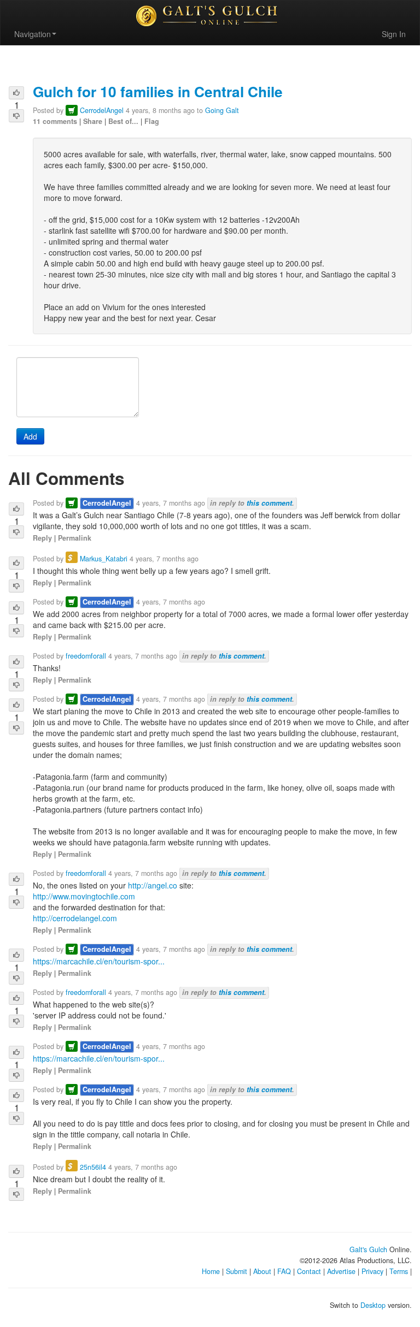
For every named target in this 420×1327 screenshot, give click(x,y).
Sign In (394, 33)
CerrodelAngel (102, 110)
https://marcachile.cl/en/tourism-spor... (99, 961)
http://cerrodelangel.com (75, 918)
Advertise (341, 1271)
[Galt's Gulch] (210, 15)
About (262, 1271)
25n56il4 (93, 1167)
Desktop (373, 1305)
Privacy (372, 1271)
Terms (398, 1271)
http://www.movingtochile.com (84, 896)
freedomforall (86, 656)
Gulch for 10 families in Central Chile (158, 91)
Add (30, 436)
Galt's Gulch (368, 1249)
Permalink (74, 538)
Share (92, 121)
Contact (309, 1271)
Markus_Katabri (103, 559)
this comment (269, 503)
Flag (151, 121)
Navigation (32, 33)
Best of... (123, 121)
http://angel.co (152, 885)
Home (211, 1271)
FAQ (284, 1271)
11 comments (55, 121)
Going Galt (222, 110)
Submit (236, 1271)
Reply (42, 538)
